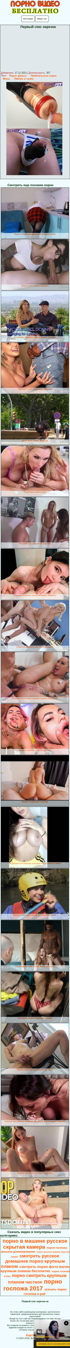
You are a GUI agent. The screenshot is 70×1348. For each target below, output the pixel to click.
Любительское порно (44, 75)
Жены (6, 78)
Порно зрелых (17, 75)
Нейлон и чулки (23, 78)
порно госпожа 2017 (32, 1285)
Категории (28, 19)
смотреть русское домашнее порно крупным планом (33, 1261)
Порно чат (42, 19)
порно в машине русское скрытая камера (35, 1244)
